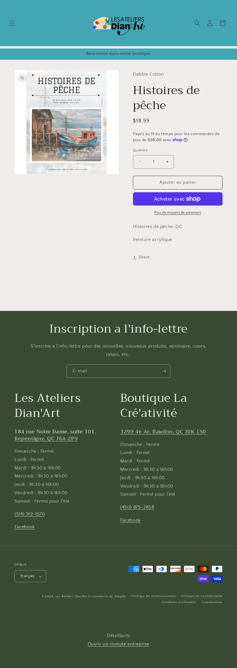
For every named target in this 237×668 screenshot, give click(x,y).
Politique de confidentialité (202, 596)
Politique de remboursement (153, 596)
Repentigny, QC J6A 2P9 (46, 438)
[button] (12, 23)
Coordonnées (212, 602)
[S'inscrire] (164, 371)
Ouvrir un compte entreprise (118, 644)
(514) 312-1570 (29, 514)
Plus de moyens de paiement (177, 212)
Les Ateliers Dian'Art (71, 596)
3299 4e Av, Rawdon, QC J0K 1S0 (163, 431)
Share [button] (144, 257)
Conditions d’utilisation (179, 602)
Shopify (120, 596)
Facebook (24, 526)
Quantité (140, 150)
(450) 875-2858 (137, 507)
